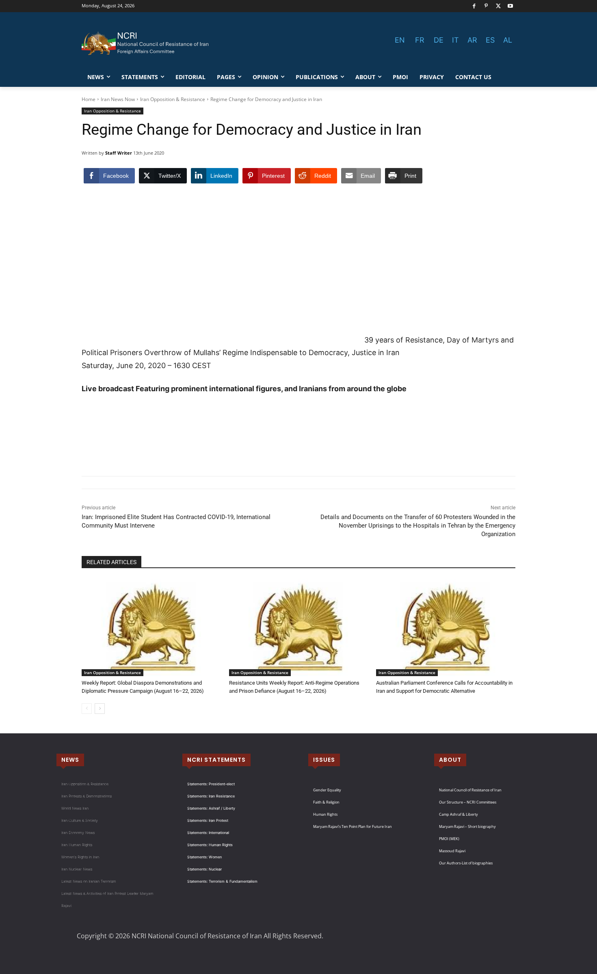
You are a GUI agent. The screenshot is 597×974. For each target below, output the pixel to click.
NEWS (70, 760)
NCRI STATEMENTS (216, 760)
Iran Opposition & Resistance (172, 99)
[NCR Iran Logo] (147, 43)
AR (472, 40)
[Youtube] (510, 6)
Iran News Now (118, 99)
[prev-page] (87, 708)
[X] (498, 6)
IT (455, 40)
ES (490, 40)
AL (507, 40)
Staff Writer (118, 153)
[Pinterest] (486, 6)
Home (88, 99)
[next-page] (100, 708)
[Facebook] (474, 6)
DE (438, 40)
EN (400, 40)
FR (419, 40)
